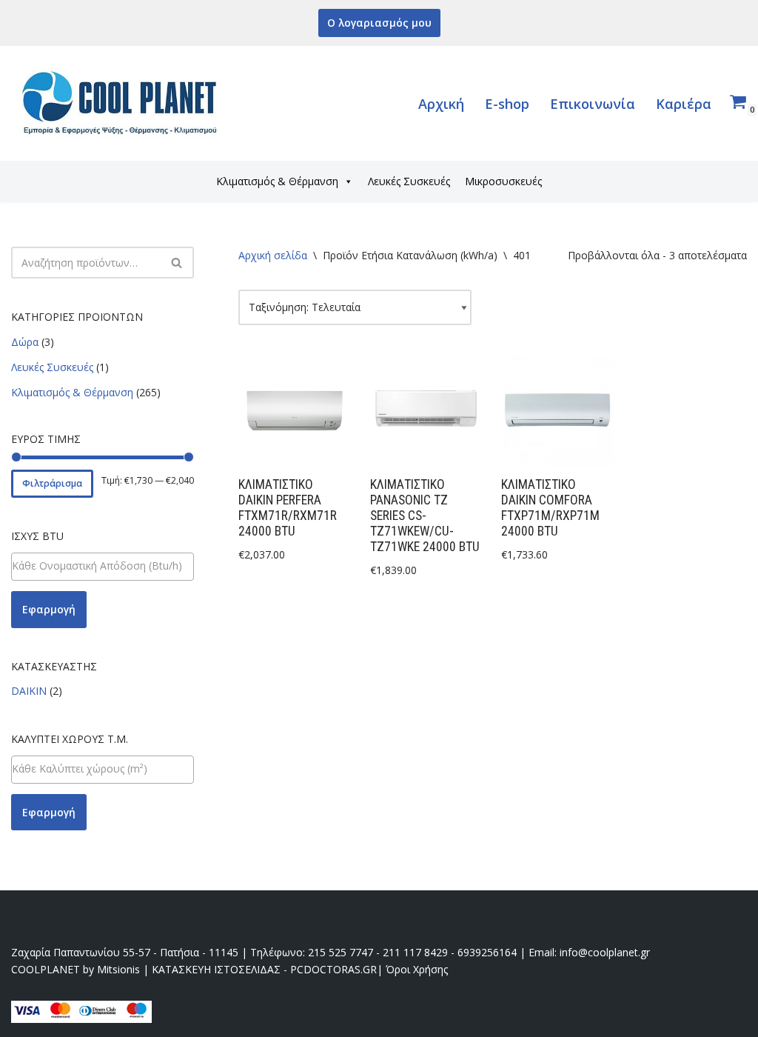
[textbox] (102, 566)
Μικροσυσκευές (503, 181)
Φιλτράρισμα (52, 483)
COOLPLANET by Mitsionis (75, 969)
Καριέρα (683, 104)
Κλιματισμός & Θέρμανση (277, 181)
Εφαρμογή (49, 609)
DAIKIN (29, 691)
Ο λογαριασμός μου (379, 23)
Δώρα (24, 342)
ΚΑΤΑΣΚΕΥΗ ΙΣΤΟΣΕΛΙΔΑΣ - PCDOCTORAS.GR (264, 969)
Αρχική (441, 104)
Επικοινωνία (592, 104)
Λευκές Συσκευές (409, 181)
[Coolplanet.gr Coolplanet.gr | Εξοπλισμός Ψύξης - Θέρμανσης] (122, 103)
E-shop (507, 104)
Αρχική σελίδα (272, 255)
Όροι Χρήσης (417, 969)
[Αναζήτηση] (177, 263)
